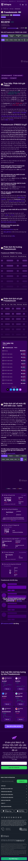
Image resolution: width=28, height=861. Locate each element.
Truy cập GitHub (22, 552)
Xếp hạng (11, 8)
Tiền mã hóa (5, 8)
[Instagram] (16, 817)
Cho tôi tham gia (14, 767)
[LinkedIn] (11, 817)
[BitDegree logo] (5, 836)
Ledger (6, 119)
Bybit (14, 112)
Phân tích (7, 688)
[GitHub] (21, 817)
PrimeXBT (23, 112)
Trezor (12, 119)
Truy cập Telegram (8, 527)
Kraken (18, 112)
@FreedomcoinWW (10, 453)
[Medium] (14, 817)
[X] (2, 817)
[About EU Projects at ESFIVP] (6, 828)
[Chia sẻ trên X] (7, 389)
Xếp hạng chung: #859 (5, 15)
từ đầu (13, 236)
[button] (22, 4)
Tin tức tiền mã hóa (8, 229)
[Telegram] (4, 817)
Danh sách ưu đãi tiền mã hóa (16, 201)
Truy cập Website (22, 538)
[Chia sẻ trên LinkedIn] (14, 389)
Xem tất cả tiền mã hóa (14, 726)
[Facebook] (9, 817)
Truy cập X (23, 495)
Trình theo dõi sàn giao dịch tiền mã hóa (11, 116)
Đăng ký (22, 781)
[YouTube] (7, 817)
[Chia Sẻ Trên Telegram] (17, 389)
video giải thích (7, 231)
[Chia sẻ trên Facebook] (11, 389)
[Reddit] (18, 817)
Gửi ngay (14, 520)
